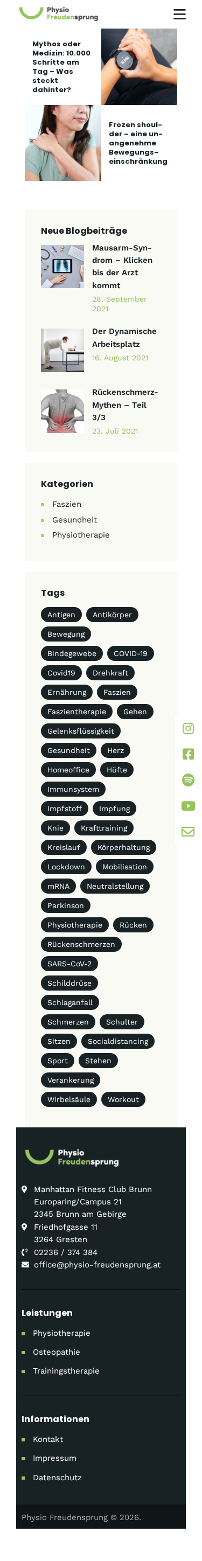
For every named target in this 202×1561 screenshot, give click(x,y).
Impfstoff (64, 808)
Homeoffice (68, 769)
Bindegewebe (71, 653)
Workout (123, 1099)
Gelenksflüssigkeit (80, 731)
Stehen (98, 1060)
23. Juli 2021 (115, 431)
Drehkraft (110, 672)
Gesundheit (74, 520)
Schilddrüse (69, 983)
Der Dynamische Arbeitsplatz (124, 337)
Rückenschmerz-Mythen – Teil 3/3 (125, 404)
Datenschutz (57, 1477)
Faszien (66, 504)
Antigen (61, 614)
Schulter (122, 1022)
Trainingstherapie (66, 1371)
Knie (55, 828)
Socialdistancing (118, 1041)
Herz (115, 750)
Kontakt (48, 1439)
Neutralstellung (115, 886)
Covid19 (61, 672)
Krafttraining (104, 828)
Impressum (54, 1458)
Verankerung (70, 1080)
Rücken (133, 925)
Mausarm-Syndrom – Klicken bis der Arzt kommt (122, 266)
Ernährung (66, 692)
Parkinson (65, 905)
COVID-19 (131, 653)
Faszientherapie (76, 711)
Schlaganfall (70, 1002)
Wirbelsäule (68, 1099)
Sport (57, 1060)
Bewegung (66, 634)
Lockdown (66, 866)
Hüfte (117, 769)
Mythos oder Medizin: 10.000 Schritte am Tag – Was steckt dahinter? (61, 66)
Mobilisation (124, 866)
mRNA (58, 886)
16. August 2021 (120, 357)
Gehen (135, 711)
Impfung (114, 808)
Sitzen (59, 1041)
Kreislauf (63, 847)
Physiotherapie (81, 535)
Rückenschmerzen (81, 944)
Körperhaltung (123, 847)
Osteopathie (56, 1352)
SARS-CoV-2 (69, 963)
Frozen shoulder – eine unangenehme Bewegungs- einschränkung (138, 143)
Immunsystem (73, 789)
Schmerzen (68, 1022)
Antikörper (112, 614)
